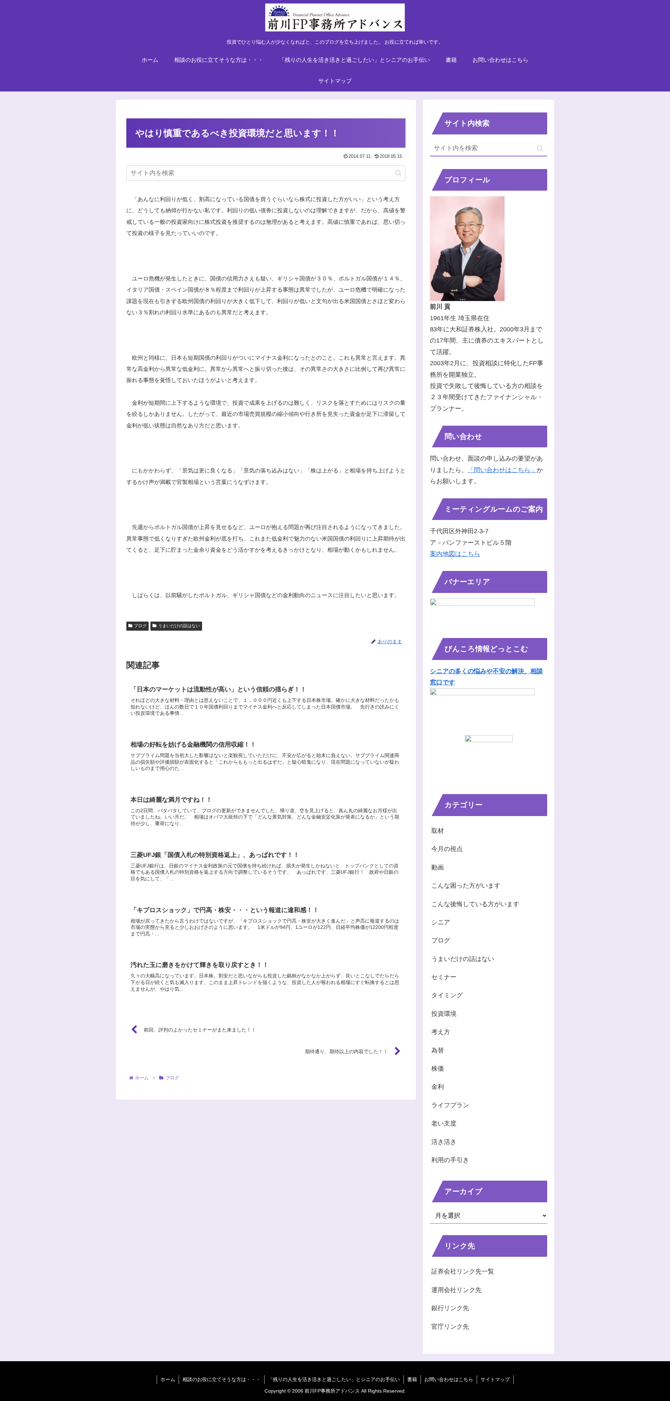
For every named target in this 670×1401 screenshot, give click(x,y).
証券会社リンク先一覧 (462, 1271)
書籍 (412, 1379)
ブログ (140, 625)
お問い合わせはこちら (448, 1379)
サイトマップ (495, 1379)
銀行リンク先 (450, 1308)
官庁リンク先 (450, 1326)
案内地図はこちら (455, 553)
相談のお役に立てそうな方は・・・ (222, 1379)
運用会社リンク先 (456, 1289)
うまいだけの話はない (179, 625)
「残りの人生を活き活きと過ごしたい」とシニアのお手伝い (334, 1379)
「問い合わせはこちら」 (502, 470)
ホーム (168, 1379)
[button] (398, 173)
